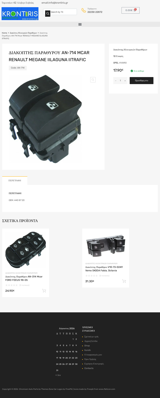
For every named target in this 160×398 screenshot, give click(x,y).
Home (4, 33)
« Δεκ (58, 375)
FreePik (69, 389)
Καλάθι (87, 350)
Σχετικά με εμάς (91, 336)
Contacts (88, 368)
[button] (80, 24)
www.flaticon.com (107, 389)
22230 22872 (95, 12)
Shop (87, 345)
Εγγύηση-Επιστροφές (94, 363)
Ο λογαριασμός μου (93, 354)
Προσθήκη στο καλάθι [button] (44, 291)
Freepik (90, 389)
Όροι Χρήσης (90, 359)
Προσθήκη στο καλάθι (141, 81)
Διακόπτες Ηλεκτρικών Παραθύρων (23, 33)
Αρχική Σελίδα (90, 341)
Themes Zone (47, 389)
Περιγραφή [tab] (14, 180)
